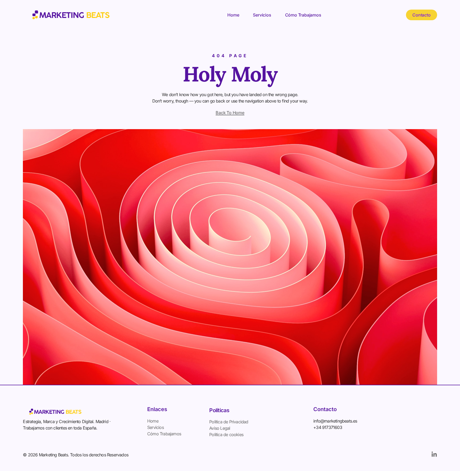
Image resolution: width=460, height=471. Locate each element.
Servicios (262, 15)
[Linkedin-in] (434, 454)
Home (233, 15)
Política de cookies (226, 434)
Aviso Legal (219, 428)
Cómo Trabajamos (303, 15)
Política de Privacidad (228, 421)
